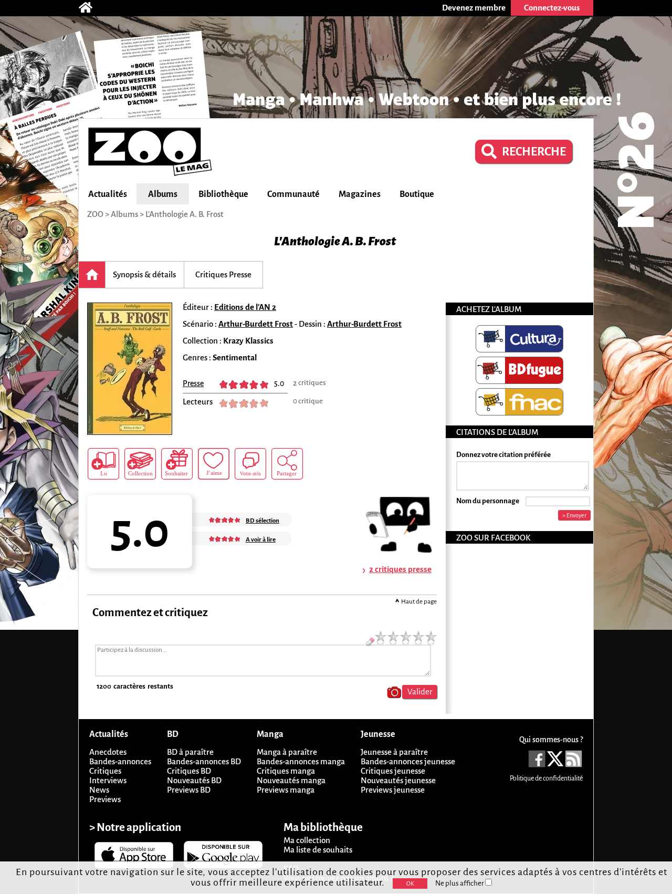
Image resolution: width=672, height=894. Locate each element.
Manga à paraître (287, 751)
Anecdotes (108, 751)
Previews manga (285, 789)
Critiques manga (286, 770)
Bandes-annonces (120, 761)
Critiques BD (189, 770)
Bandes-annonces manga (301, 761)
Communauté (293, 194)
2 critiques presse (400, 569)
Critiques (105, 770)
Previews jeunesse (393, 789)
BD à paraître (190, 751)
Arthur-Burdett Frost (255, 323)
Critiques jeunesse (393, 770)
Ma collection (307, 840)
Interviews (108, 780)
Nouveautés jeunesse (398, 780)
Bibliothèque (223, 194)
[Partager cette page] (287, 464)
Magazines (360, 194)
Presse (193, 383)
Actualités (107, 194)
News (99, 789)
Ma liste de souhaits (318, 849)
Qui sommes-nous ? (551, 739)
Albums (162, 194)
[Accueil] (91, 8)
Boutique (417, 194)
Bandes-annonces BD (204, 761)
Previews (105, 799)
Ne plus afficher (460, 883)
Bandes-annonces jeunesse (408, 761)
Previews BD (189, 789)
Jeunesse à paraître (394, 751)
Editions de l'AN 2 (245, 307)
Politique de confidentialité (546, 778)
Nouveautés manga (291, 780)
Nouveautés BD (194, 780)
